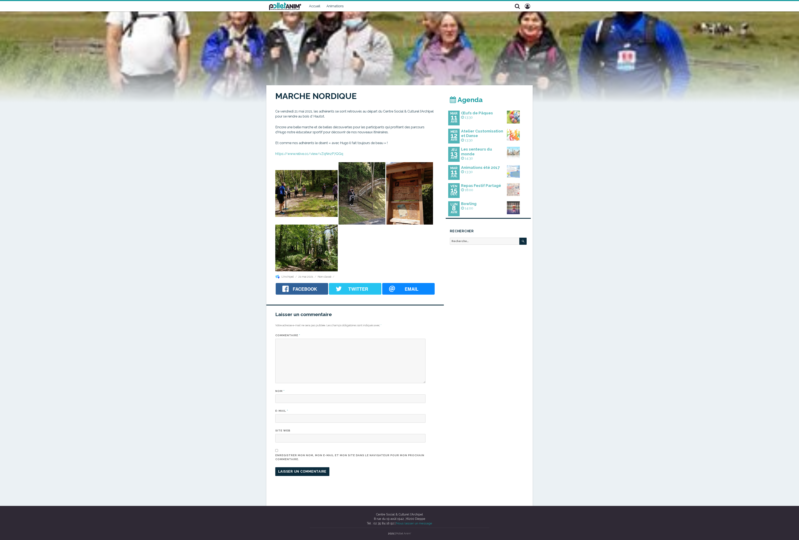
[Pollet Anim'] (285, 6)
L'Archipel (288, 276)
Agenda (469, 100)
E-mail (281, 410)
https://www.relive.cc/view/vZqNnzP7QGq (309, 154)
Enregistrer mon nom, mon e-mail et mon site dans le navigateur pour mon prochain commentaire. (349, 457)
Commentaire (287, 335)
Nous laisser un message (414, 523)
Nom (280, 391)
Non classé (324, 276)
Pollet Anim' (403, 533)
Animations (335, 6)
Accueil (314, 6)
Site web (282, 430)
